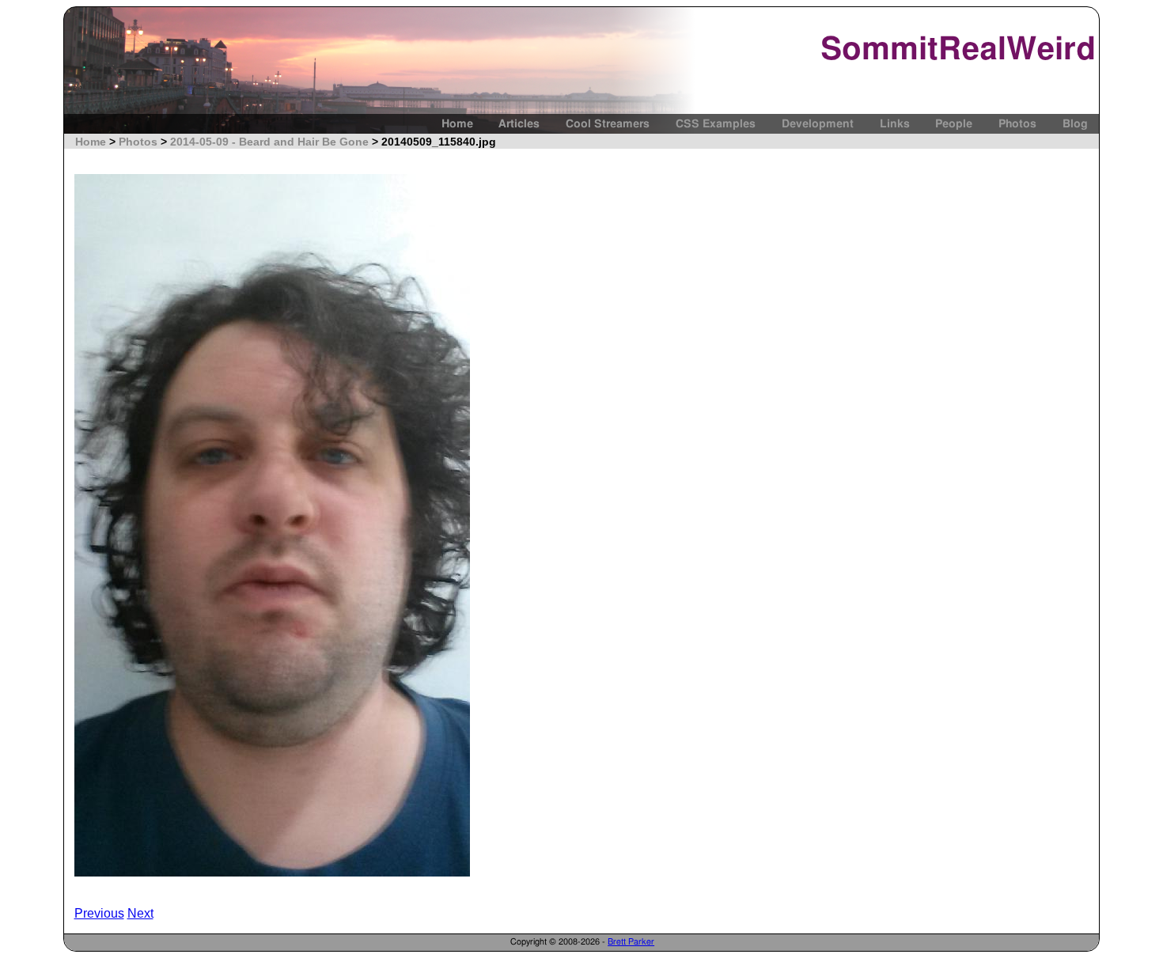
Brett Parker (631, 941)
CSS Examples (716, 124)
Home (457, 124)
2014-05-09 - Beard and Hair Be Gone (269, 141)
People (953, 124)
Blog (1075, 124)
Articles (519, 124)
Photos (1017, 124)
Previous (99, 913)
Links (895, 124)
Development (818, 124)
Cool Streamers (608, 124)
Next (140, 913)
